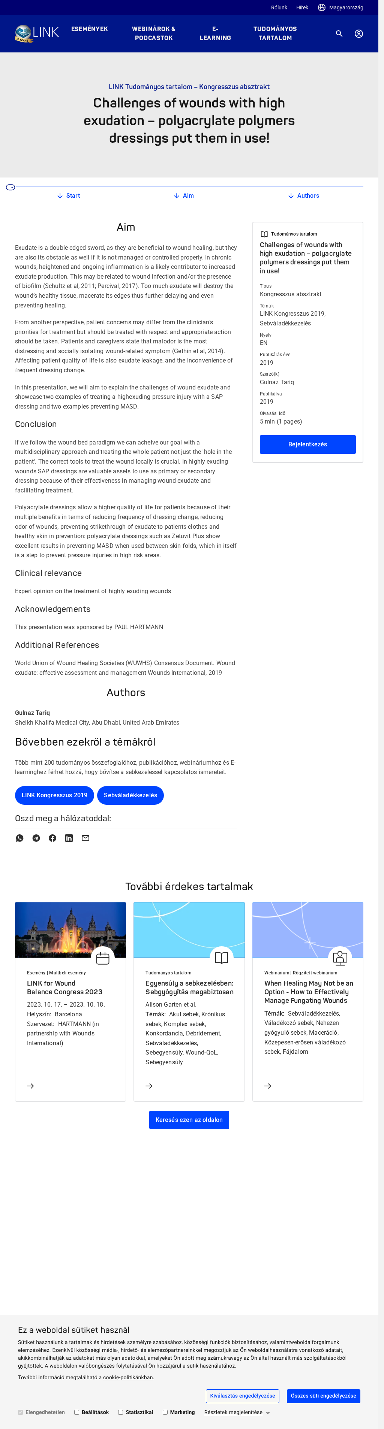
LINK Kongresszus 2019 (54, 795)
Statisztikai (139, 1413)
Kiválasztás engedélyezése (242, 1396)
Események (89, 29)
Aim (188, 195)
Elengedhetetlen (45, 1413)
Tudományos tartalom (275, 33)
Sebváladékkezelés (130, 795)
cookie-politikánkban (128, 1378)
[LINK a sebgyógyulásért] (36, 33)
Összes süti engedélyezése (323, 1396)
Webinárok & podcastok (154, 33)
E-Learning (215, 33)
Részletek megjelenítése (233, 1413)
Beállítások (95, 1413)
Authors (308, 195)
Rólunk (279, 7)
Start (73, 195)
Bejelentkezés (307, 444)
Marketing (182, 1413)
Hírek (302, 7)
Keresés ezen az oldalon (189, 1119)
